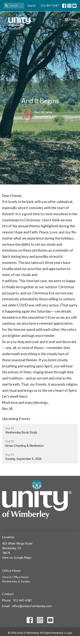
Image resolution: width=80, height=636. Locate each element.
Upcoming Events (16, 418)
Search (31, 5)
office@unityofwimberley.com (32, 606)
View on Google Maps (17, 557)
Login (68, 632)
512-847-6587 (50, 5)
